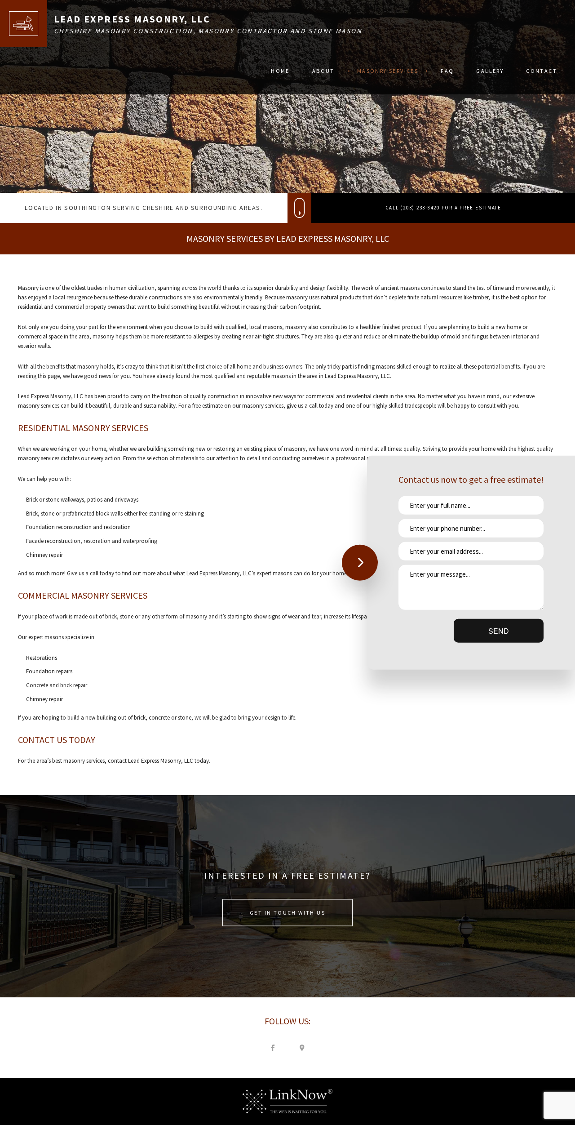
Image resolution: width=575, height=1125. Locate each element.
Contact (541, 70)
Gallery (490, 70)
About (323, 70)
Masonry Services (387, 70)
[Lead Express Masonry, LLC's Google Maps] (302, 1047)
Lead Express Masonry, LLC (132, 18)
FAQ (447, 70)
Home (280, 70)
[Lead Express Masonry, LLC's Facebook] (273, 1047)
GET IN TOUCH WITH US (287, 912)
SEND (498, 631)
